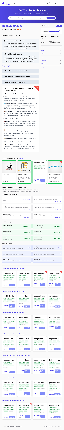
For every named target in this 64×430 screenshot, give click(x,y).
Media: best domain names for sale (13, 334)
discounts (51, 277)
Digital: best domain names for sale (13, 312)
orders (11, 278)
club (26, 277)
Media (42, 57)
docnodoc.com (39, 360)
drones (11, 388)
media (26, 300)
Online (42, 47)
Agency (42, 67)
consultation (40, 365)
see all (21, 158)
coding (38, 388)
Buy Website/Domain (17, 3)
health (35, 166)
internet (43, 165)
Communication (44, 60)
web (23, 341)
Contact (36, 3)
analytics (51, 301)
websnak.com (24, 339)
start (43, 342)
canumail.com (39, 296)
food (39, 168)
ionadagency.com (12, 26)
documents (36, 367)
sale (13, 321)
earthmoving (6, 278)
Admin (59, 426)
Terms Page (53, 426)
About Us (41, 3)
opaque (35, 344)
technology (24, 342)
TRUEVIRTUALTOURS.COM (54, 174)
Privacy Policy (47, 426)
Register (60, 3)
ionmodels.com (55, 405)
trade (13, 275)
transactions (21, 300)
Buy (29, 226)
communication (21, 301)
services (51, 365)
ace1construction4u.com (13, 273)
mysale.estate (9, 317)
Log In (55, 3)
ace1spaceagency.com (42, 405)
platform (27, 301)
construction (6, 277)
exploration (41, 409)
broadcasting (6, 388)
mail (38, 301)
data (35, 388)
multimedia (11, 386)
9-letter (51, 412)
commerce (6, 275)
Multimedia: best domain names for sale (14, 378)
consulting (55, 300)
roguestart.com (55, 339)
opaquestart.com (40, 339)
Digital (42, 53)
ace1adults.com (24, 382)
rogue (51, 344)
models (51, 409)
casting (51, 410)
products (39, 165)
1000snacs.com (55, 273)
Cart (52, 3)
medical (35, 365)
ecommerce (40, 166)
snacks (42, 278)
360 (58, 388)
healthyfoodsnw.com (42, 163)
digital (27, 298)
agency (12, 409)
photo (56, 388)
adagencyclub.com (11, 405)
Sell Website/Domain (28, 3)
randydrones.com (10, 382)
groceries (24, 278)
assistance (58, 364)
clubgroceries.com (25, 273)
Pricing (46, 3)
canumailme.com (25, 296)
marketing (8, 409)
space (35, 410)
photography (55, 410)
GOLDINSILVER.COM (22, 174)
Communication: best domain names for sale (16, 355)
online (35, 165)
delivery (35, 168)
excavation (11, 277)
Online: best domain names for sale (13, 268)
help (54, 365)
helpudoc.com (54, 360)
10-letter (20, 389)
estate (5, 323)
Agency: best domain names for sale (13, 400)
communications (25, 344)
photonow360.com (56, 382)
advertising (6, 410)
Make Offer (58, 25)
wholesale (39, 275)
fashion (51, 407)
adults (25, 388)
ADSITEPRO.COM (6, 174)
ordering (51, 278)
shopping (24, 275)
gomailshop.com (25, 317)
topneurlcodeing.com (42, 382)
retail (20, 278)
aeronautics (36, 412)
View (29, 199)
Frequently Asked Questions (11, 66)
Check (29, 247)
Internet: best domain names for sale (13, 291)
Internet (42, 50)
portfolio (54, 407)
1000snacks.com (40, 273)
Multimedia (43, 63)
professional (56, 301)
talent (54, 409)
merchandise (36, 277)
